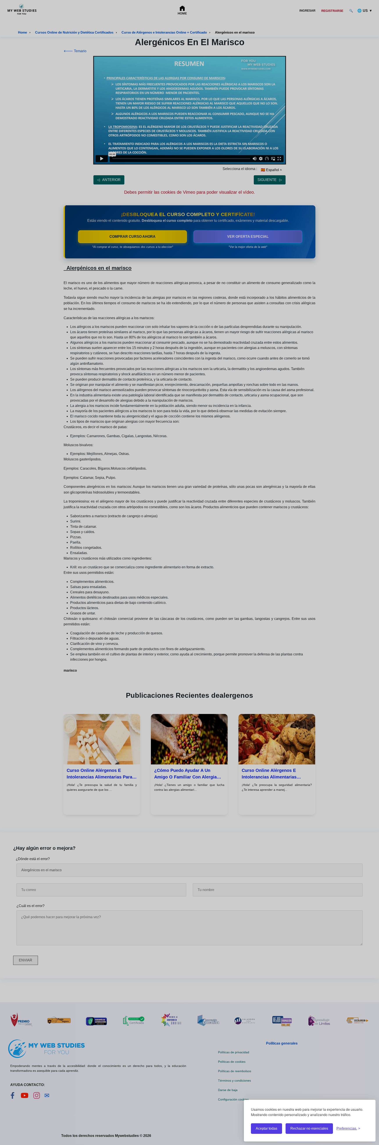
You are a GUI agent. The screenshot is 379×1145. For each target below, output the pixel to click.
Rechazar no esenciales (309, 1128)
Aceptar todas (266, 1128)
